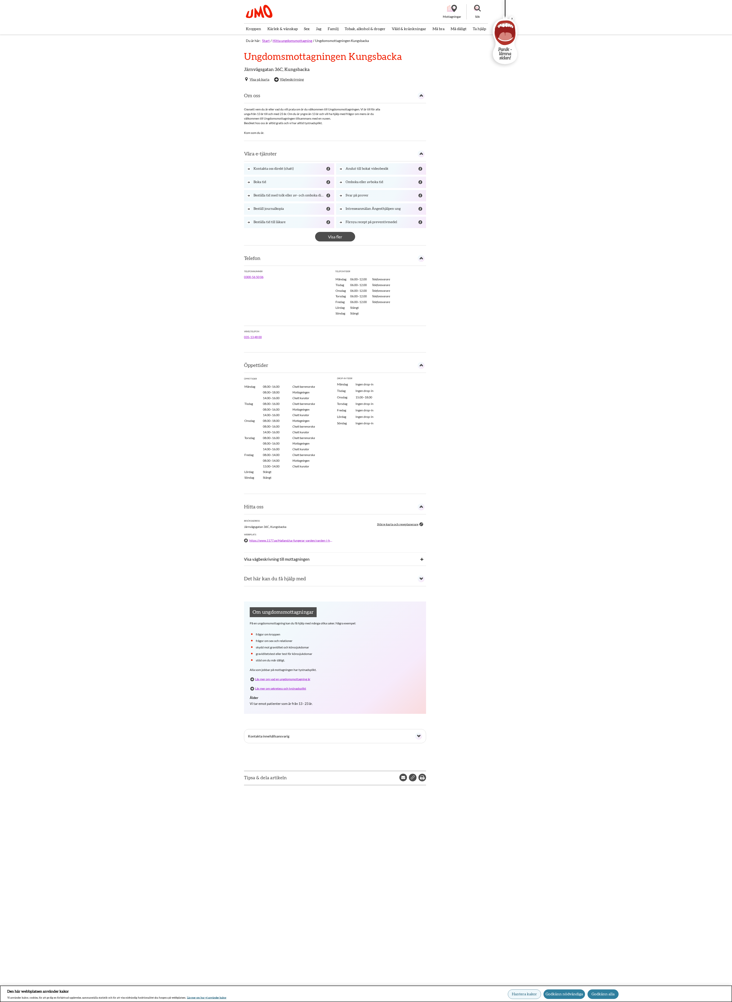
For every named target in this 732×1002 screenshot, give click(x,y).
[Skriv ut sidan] (422, 777)
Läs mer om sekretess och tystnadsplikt (280, 688)
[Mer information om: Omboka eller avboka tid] (421, 182)
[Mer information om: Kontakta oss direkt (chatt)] (328, 169)
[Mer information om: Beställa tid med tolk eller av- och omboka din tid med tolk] (328, 195)
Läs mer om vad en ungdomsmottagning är (282, 679)
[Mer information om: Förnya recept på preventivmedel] (421, 222)
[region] (366, 994)
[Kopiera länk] (413, 777)
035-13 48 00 (253, 337)
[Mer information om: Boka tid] (328, 182)
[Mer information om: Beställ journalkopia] (328, 209)
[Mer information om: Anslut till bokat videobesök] (421, 169)
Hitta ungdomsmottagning (292, 41)
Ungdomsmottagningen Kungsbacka (342, 41)
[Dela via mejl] (403, 777)
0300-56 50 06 (253, 277)
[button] (477, 11)
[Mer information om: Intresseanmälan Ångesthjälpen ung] (421, 209)
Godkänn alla (603, 994)
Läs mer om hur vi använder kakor (206, 998)
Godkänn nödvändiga (564, 994)
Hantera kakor (524, 994)
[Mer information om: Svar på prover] (421, 195)
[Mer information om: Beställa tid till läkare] (328, 222)
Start (266, 41)
